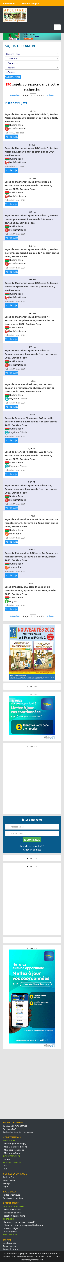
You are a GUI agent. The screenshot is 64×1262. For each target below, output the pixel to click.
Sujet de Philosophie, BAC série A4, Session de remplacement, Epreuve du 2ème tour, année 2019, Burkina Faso (31, 523)
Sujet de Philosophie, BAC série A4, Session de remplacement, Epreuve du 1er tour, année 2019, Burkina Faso (31, 556)
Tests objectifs (10, 1231)
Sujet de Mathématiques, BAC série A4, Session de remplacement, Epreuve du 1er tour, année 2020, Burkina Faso (29, 320)
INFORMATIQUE (10, 1234)
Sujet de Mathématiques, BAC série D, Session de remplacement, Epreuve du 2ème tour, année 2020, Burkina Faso (31, 219)
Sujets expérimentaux (13, 1198)
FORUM (7, 1239)
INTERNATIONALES (12, 1162)
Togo (5, 1186)
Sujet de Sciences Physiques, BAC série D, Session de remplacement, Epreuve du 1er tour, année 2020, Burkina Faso (29, 388)
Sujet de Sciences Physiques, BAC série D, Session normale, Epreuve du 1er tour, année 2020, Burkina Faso (31, 421)
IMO (6, 1165)
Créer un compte (32, 849)
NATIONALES (9, 1140)
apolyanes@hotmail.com (32, 1259)
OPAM (7, 1159)
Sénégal (6, 1183)
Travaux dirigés (11, 1228)
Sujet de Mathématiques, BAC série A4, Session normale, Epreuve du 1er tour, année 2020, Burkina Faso (31, 354)
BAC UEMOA (9, 1191)
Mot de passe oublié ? (32, 846)
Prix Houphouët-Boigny (15, 1143)
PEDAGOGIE (8, 1219)
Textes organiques (11, 1194)
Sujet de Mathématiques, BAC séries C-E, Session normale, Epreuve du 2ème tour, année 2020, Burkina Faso (28, 185)
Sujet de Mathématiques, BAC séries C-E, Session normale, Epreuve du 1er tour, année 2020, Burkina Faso (31, 489)
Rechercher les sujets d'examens (18, 1132)
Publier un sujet (10, 1246)
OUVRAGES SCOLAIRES (13, 1206)
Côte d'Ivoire (9, 1180)
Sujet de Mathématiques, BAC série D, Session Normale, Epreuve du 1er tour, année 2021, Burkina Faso (31, 151)
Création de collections (14, 1215)
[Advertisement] (32, 779)
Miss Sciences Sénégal (14, 1149)
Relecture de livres (12, 1209)
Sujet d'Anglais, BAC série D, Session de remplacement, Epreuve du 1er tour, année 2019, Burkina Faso (30, 590)
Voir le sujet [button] (11, 136)
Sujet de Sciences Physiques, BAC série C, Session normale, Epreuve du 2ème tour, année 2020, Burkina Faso (29, 455)
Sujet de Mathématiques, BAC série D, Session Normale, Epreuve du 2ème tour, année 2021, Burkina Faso (31, 118)
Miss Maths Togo (12, 1153)
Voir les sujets (9, 1242)
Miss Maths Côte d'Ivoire (15, 1146)
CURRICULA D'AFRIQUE (15, 1173)
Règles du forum (10, 1249)
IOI (5, 1168)
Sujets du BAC (9, 1129)
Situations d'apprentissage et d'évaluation (23, 1225)
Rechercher (14, 76)
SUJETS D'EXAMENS (13, 1122)
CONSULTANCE (11, 1203)
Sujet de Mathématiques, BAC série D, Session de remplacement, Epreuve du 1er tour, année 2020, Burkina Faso (32, 253)
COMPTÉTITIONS (12, 1137)
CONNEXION (33, 839)
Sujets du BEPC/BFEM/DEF (15, 1125)
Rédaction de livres (12, 1212)
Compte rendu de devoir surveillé (19, 1222)
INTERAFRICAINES (11, 1156)
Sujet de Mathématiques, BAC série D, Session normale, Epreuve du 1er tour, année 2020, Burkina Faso (31, 286)
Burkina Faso (9, 1177)
